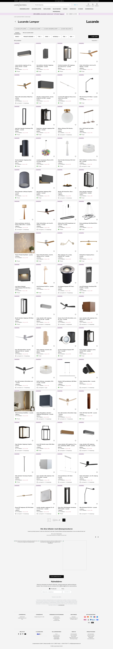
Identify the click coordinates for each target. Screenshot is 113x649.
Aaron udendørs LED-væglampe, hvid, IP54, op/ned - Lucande (45, 476)
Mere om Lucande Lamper (28, 32)
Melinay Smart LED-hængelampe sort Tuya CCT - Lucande (66, 224)
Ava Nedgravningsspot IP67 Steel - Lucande (66, 287)
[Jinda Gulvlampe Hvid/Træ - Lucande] (46, 279)
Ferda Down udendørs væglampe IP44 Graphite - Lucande (45, 129)
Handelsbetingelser (56, 636)
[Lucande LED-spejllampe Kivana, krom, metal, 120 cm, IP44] (67, 90)
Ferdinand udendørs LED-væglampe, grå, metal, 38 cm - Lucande (66, 66)
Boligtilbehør (91, 637)
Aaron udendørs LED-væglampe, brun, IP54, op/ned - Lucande (88, 318)
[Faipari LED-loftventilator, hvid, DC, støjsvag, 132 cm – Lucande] (46, 248)
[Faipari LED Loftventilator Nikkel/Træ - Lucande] (24, 90)
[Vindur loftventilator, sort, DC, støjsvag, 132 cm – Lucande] (89, 469)
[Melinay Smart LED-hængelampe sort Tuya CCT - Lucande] (67, 216)
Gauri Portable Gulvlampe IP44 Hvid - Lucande (67, 160)
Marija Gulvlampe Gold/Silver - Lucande (24, 412)
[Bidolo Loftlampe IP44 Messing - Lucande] (67, 121)
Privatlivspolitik (56, 637)
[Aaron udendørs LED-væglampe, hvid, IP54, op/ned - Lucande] (46, 469)
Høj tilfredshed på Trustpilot (24, 1)
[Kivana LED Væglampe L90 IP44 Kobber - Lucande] (24, 500)
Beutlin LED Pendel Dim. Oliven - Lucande (65, 192)
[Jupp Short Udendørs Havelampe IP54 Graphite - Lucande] (24, 121)
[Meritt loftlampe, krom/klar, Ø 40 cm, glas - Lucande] (89, 153)
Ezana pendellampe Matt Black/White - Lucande (89, 224)
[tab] (18, 36)
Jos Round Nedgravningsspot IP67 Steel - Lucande (66, 350)
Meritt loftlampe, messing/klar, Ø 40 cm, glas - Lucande (45, 382)
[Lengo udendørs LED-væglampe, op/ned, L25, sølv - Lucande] (46, 311)
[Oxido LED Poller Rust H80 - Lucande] (89, 405)
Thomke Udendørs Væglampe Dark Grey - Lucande (23, 160)
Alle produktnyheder (90, 638)
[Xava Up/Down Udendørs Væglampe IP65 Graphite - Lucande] (46, 58)
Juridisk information (56, 635)
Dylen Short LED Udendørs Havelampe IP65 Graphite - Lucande (67, 508)
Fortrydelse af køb (56, 620)
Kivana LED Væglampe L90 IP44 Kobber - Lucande (24, 508)
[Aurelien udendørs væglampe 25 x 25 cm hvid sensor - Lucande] (46, 500)
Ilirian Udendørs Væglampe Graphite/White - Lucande (86, 192)
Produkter (17, 32)
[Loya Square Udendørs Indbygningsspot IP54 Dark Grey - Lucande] (24, 279)
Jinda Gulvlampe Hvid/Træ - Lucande (45, 286)
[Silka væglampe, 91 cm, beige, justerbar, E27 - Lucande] (67, 248)
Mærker (23, 16)
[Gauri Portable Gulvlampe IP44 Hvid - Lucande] (67, 153)
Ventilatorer (47, 9)
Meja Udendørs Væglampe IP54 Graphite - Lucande (44, 192)
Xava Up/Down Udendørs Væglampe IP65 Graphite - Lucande (45, 66)
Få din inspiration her (56, 576)
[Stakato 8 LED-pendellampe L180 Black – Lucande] (67, 374)
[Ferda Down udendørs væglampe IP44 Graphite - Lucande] (46, 121)
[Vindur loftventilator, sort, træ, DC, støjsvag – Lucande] (46, 216)
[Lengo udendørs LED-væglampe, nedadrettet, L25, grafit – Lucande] (89, 437)
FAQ (22, 619)
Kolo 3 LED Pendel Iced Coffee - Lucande (87, 129)
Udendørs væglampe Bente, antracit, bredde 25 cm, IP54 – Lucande (45, 97)
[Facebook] (18, 634)
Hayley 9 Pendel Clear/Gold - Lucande (24, 254)
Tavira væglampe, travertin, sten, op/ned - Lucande (44, 350)
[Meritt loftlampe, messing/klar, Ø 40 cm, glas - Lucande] (46, 374)
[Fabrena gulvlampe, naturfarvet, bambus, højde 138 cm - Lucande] (24, 216)
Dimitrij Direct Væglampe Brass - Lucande (87, 255)
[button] (32, 61)
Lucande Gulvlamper (34, 28)
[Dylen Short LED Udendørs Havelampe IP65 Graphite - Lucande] (67, 500)
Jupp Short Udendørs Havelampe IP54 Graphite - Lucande (24, 129)
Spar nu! (62, 14)
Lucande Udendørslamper (50, 28)
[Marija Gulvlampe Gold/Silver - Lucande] (24, 405)
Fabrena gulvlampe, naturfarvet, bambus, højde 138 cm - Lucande (22, 224)
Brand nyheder (73, 636)
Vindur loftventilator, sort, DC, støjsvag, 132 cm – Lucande (89, 476)
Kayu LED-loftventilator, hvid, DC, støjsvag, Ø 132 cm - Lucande (23, 350)
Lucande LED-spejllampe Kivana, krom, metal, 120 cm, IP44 (67, 97)
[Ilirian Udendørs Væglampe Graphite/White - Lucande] (89, 184)
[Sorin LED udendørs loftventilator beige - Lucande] (67, 405)
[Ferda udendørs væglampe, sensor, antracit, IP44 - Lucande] (89, 343)
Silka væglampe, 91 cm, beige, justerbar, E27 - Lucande (65, 255)
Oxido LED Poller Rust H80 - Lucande (88, 412)
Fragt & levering (56, 616)
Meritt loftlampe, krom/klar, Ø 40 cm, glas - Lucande (88, 160)
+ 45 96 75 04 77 (22, 616)
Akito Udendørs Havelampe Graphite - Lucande (24, 476)
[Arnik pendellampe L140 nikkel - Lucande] (67, 469)
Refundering (56, 619)
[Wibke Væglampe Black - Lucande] (89, 374)
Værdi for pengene (91, 636)
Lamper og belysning (17, 16)
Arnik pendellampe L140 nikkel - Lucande (65, 476)
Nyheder (80, 9)
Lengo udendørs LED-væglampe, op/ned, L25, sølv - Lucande (44, 318)
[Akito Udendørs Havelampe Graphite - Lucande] (24, 469)
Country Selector (56, 638)
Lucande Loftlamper (20, 28)
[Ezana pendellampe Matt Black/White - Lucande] (89, 216)
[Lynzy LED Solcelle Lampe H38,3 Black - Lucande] (46, 437)
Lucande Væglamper (66, 28)
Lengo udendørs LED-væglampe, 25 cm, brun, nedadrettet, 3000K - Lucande (67, 445)
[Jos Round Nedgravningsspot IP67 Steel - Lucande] (67, 343)
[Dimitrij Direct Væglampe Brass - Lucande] (89, 248)
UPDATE (71, 14)
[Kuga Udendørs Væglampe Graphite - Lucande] (24, 437)
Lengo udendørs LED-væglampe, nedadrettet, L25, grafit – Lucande (87, 445)
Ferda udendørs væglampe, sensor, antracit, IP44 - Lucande (88, 350)
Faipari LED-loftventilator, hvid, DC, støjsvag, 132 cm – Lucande (45, 255)
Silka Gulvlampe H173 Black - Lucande (88, 96)
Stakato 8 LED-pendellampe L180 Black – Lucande (67, 382)
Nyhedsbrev (74, 616)
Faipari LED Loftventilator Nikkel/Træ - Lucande (24, 97)
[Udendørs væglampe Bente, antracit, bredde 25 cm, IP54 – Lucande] (46, 90)
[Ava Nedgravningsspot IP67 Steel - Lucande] (67, 279)
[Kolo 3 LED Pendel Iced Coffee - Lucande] (89, 121)
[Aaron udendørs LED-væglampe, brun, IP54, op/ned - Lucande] (89, 311)
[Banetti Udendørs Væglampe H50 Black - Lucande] (24, 311)
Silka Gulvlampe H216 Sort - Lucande (88, 507)
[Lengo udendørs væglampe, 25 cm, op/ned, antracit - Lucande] (24, 58)
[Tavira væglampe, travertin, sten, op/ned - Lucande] (46, 343)
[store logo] (20, 4)
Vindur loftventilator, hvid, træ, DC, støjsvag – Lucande (88, 66)
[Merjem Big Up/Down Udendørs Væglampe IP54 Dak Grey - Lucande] (46, 405)
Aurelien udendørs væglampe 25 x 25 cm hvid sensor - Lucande (45, 508)
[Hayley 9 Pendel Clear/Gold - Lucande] (24, 248)
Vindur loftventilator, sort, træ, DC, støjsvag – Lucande (45, 224)
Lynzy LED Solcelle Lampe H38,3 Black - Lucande (45, 445)
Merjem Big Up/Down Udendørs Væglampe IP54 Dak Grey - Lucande (45, 413)
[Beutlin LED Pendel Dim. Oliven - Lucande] (67, 184)
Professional (56, 11)
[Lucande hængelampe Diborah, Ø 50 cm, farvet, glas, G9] (46, 153)
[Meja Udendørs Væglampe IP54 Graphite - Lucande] (46, 184)
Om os (56, 633)
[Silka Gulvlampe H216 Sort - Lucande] (89, 500)
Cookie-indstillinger (73, 635)
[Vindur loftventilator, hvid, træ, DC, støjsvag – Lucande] (89, 58)
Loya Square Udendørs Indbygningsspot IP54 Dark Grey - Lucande (23, 287)
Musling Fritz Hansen (90, 635)
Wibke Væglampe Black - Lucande (87, 381)
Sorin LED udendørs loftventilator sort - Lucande (24, 382)
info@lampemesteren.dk (75, 643)
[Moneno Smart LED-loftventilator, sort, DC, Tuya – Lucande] (67, 311)
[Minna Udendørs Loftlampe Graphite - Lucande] (24, 184)
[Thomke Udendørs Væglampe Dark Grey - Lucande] (24, 153)
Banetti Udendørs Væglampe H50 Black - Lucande (24, 318)
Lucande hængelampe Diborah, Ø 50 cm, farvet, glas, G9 (45, 160)
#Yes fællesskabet (74, 633)
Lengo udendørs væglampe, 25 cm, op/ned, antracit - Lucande (23, 66)
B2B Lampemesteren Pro (74, 637)
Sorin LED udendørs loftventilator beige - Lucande (67, 413)
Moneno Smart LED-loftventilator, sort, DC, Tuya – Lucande (67, 318)
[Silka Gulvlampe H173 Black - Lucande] (89, 90)
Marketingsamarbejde (73, 638)
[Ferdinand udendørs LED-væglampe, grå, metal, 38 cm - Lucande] (67, 58)
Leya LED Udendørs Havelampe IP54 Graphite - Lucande (88, 287)
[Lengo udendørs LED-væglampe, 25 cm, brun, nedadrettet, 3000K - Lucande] (67, 437)
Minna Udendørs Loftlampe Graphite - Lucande (24, 192)
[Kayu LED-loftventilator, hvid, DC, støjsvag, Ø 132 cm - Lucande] (24, 343)
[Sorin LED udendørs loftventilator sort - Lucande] (24, 374)
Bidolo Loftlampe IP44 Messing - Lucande (65, 129)
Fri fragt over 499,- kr (73, 619)
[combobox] (52, 4)
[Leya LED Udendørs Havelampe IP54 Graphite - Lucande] (89, 279)
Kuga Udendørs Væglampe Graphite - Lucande (23, 445)
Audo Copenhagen (91, 633)
